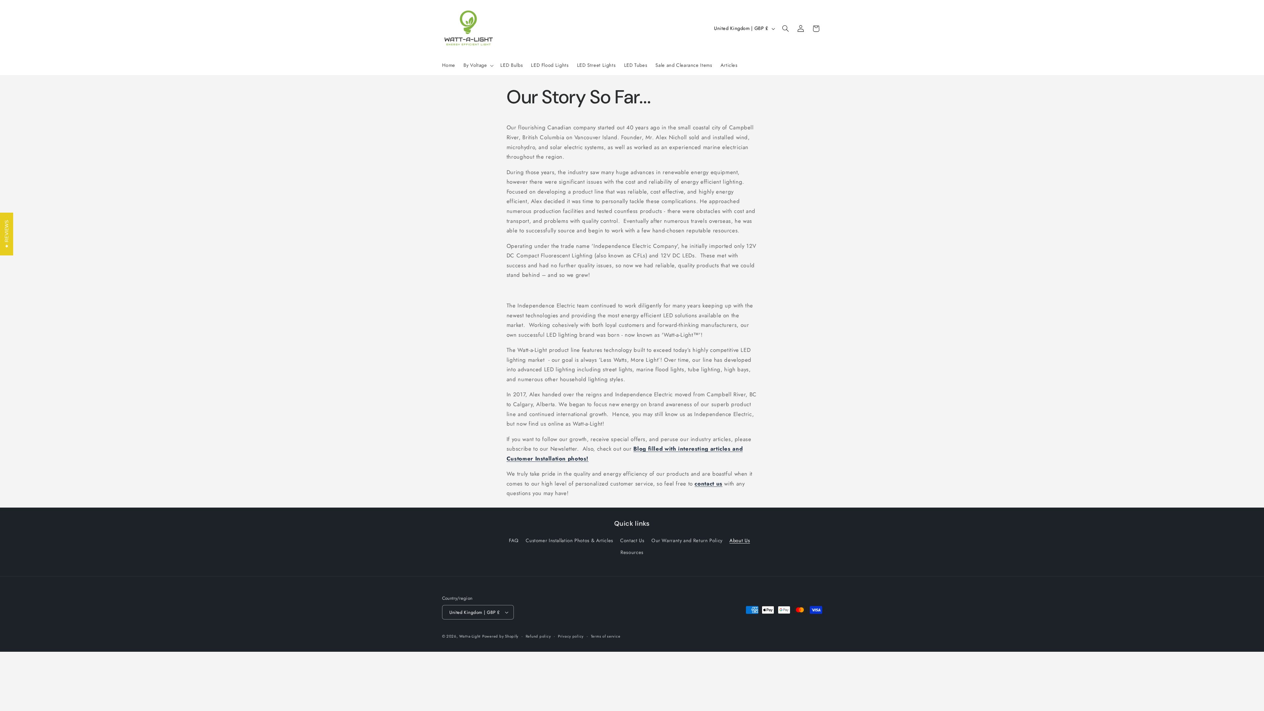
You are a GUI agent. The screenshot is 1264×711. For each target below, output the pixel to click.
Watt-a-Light (470, 636)
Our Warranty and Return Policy (687, 540)
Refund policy (538, 636)
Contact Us (632, 540)
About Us (739, 540)
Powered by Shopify (500, 636)
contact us (708, 483)
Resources (632, 552)
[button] (478, 65)
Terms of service (605, 636)
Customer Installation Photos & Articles (569, 540)
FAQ (514, 540)
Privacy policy (571, 636)
